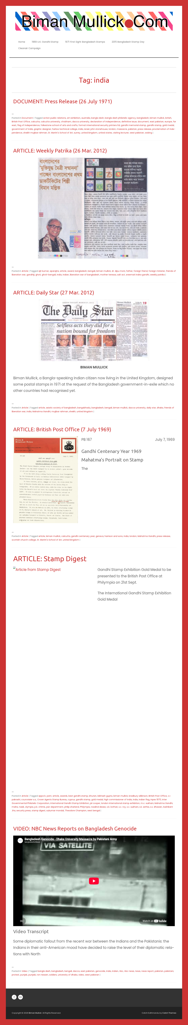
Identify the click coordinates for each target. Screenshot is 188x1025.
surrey (77, 132)
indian (66, 274)
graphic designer (42, 129)
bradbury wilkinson (138, 795)
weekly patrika (157, 274)
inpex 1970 (156, 799)
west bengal (93, 810)
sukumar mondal (55, 810)
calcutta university (50, 121)
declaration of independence (105, 121)
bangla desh (97, 117)
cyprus (71, 799)
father (129, 271)
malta (15, 806)
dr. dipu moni (118, 271)
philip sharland (71, 806)
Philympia (85, 806)
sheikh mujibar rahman (35, 132)
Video (24, 971)
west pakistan (137, 132)
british (168, 117)
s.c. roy (122, 806)
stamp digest (38, 810)
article (63, 271)
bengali (91, 271)
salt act (121, 274)
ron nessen (42, 974)
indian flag (144, 799)
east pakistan (157, 121)
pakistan (132, 129)
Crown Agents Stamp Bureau (52, 799)
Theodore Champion (75, 810)
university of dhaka (67, 974)
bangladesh (143, 117)
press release (144, 129)
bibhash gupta (105, 795)
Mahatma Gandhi (41, 411)
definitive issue (129, 121)
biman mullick (157, 117)
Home (21, 42)
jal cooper (95, 803)
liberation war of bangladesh (84, 274)
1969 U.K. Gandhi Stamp (45, 42)
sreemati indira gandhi (137, 274)
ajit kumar (43, 271)
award (70, 271)
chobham (66, 121)
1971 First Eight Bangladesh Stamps (85, 42)
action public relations (54, 117)
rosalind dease (98, 806)
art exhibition (73, 117)
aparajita (54, 271)
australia (85, 117)
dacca (76, 971)
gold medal (168, 125)
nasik (21, 806)
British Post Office (21, 121)
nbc (121, 971)
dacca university (80, 121)
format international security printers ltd (99, 125)
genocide (100, 971)
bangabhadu (83, 407)
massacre (122, 129)
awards (63, 795)
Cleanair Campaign (29, 48)
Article (25, 271)
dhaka (160, 407)
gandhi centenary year (83, 536)
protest (15, 974)
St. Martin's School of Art (60, 132)
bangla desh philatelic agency (120, 117)
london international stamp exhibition (120, 803)
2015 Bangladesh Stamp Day (128, 42)
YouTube (20, 997)
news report (147, 971)
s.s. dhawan (156, 806)
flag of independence (28, 125)
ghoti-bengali (49, 274)
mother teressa (108, 274)
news (137, 971)
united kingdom (89, 132)
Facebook (14, 997)
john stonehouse (99, 129)
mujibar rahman (60, 411)
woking (148, 132)
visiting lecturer (121, 132)
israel (86, 129)
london (112, 129)
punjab (23, 974)
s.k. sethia (144, 806)
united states (105, 132)
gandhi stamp (154, 125)
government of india (22, 129)
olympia (29, 806)
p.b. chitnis (39, 806)
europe (168, 121)
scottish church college (24, 539)
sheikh (72, 411)
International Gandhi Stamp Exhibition (69, 803)
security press (23, 810)
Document (27, 117)
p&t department (54, 806)
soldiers (53, 974)
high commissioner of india (118, 799)
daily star (151, 407)
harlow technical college (64, 129)
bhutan (92, 795)
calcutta (35, 121)
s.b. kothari (112, 806)
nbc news (129, 971)
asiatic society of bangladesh (61, 407)
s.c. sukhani (132, 806)
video (81, 974)
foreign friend (141, 271)
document (143, 121)
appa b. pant (45, 795)
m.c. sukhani (147, 803)
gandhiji (31, 274)
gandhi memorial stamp (133, 125)
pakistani (168, 971)
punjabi (32, 974)
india (80, 129)
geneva (100, 536)
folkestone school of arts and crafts (59, 125)
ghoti (38, 274)
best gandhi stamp (78, 795)
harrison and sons (114, 536)
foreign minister (157, 271)
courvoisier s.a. (28, 799)
